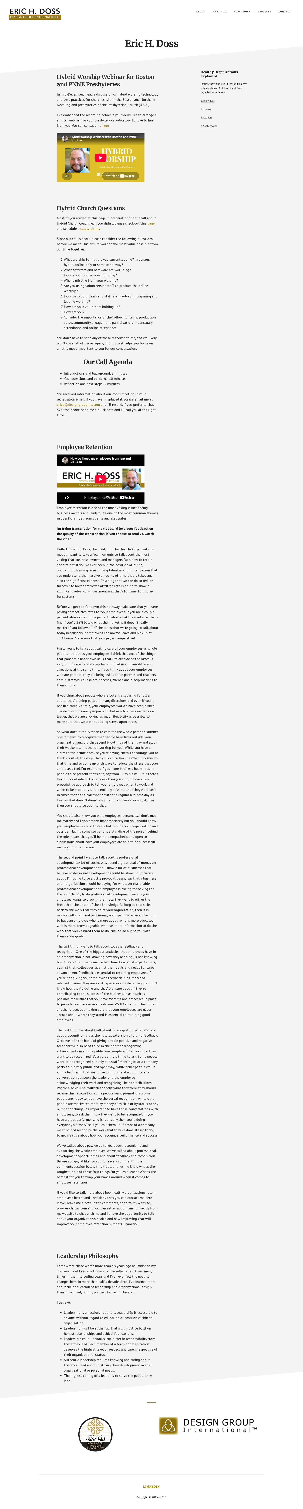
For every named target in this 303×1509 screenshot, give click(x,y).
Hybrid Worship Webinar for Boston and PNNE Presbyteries (105, 80)
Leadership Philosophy (88, 1256)
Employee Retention (84, 447)
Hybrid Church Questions (91, 208)
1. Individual (207, 100)
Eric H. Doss (35, 14)
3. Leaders (206, 117)
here (105, 125)
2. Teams (206, 109)
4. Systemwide (209, 126)
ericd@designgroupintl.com (78, 404)
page (151, 223)
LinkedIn (151, 1486)
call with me (89, 228)
